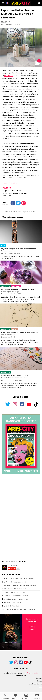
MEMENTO (8, 76)
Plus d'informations (10, 183)
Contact (39, 678)
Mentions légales (35, 684)
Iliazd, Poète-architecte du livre (14, 375)
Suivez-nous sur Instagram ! (32, 620)
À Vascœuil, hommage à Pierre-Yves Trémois (19, 332)
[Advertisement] (21, 502)
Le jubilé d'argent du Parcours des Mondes (18, 249)
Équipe (39, 681)
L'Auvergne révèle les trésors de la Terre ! (18, 289)
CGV (40, 687)
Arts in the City (32, 673)
